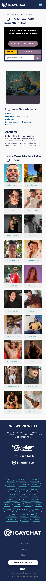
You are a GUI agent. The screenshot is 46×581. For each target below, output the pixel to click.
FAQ (9, 577)
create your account (23, 44)
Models (23, 549)
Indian (23, 494)
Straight (35, 484)
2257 (36, 577)
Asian (7, 504)
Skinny (12, 489)
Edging (25, 519)
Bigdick (38, 509)
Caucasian (21, 479)
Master (12, 494)
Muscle (34, 489)
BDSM (36, 519)
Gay (9, 479)
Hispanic (34, 479)
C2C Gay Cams (23, 509)
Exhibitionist (12, 519)
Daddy (38, 504)
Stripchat (13, 125)
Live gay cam (23, 544)
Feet (32, 514)
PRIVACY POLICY (22, 577)
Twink (24, 499)
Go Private (29, 52)
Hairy (23, 514)
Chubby (8, 509)
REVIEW (31, 577)
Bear (13, 514)
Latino (17, 504)
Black (34, 494)
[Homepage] (23, 532)
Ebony (27, 504)
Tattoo (22, 489)
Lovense (23, 484)
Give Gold (10, 52)
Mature (35, 499)
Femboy (11, 484)
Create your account (23, 562)
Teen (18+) (12, 499)
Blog (23, 555)
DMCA (14, 577)
